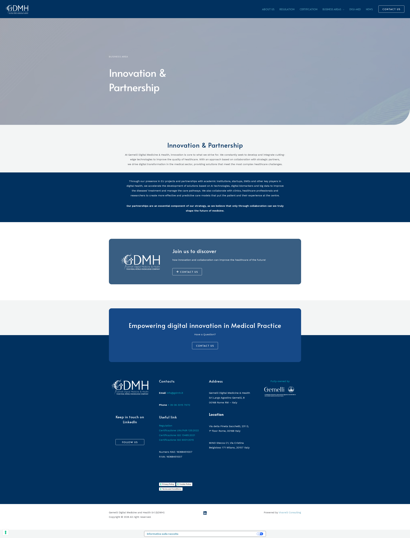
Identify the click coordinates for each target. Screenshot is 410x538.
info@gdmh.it (175, 392)
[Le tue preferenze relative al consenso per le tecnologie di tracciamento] (6, 532)
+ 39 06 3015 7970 (179, 404)
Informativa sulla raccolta (162, 533)
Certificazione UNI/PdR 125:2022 (179, 430)
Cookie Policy (185, 484)
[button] (342, 9)
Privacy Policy (168, 484)
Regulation (165, 425)
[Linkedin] (205, 513)
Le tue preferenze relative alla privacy (219, 533)
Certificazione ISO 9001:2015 (176, 439)
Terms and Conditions (171, 489)
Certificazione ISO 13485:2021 (177, 435)
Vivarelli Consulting (290, 512)
